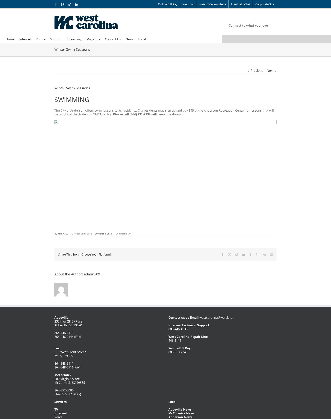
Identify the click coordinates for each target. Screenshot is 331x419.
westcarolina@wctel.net (216, 317)
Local (109, 233)
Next (270, 71)
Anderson (100, 233)
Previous (257, 71)
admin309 (63, 233)
